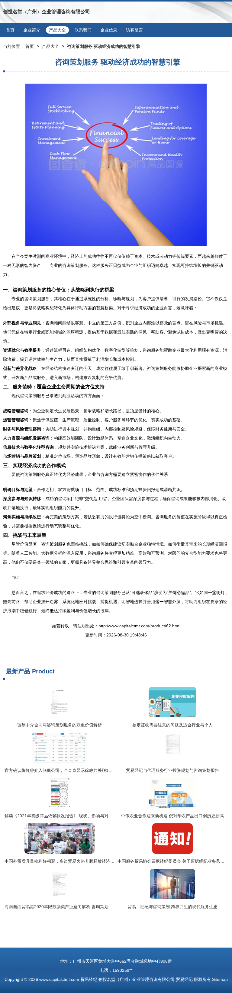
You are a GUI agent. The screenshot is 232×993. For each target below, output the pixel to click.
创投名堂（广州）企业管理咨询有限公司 (46, 11)
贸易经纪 (88, 979)
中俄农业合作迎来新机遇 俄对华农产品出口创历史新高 (172, 815)
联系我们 (83, 30)
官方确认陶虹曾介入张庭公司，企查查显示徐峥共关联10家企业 (64, 770)
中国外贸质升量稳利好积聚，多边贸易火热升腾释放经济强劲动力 (66, 861)
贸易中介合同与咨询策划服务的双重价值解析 (59, 724)
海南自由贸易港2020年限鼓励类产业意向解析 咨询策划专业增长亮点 (69, 906)
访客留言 (134, 30)
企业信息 (108, 30)
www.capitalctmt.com (59, 979)
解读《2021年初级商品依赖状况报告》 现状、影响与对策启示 (63, 815)
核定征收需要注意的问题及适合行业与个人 (172, 724)
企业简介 (31, 30)
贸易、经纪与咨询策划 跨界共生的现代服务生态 (172, 906)
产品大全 (57, 30)
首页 (10, 30)
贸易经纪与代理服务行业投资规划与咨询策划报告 (172, 770)
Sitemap (220, 979)
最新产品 (18, 671)
